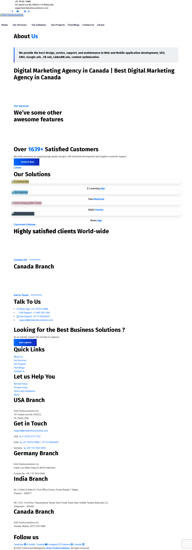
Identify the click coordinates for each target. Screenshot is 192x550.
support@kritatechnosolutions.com (31, 430)
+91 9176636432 (50, 442)
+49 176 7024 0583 (36, 448)
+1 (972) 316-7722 (31, 436)
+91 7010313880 (30, 442)
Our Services (20, 360)
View (96, 186)
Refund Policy (21, 383)
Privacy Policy (21, 387)
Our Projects (20, 364)
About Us (18, 356)
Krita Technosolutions (58, 548)
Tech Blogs (19, 367)
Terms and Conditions (24, 391)
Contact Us (19, 371)
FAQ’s (16, 394)
